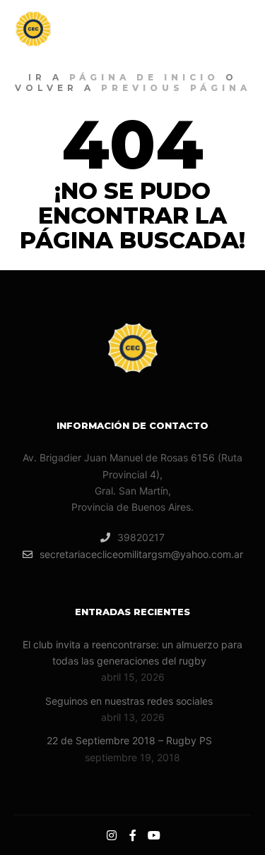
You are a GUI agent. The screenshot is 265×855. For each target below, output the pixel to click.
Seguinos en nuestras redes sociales (129, 701)
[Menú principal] (238, 29)
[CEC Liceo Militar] (84, 29)
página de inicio (144, 77)
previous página (176, 88)
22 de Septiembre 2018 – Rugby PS (129, 740)
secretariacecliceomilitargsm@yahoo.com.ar (141, 554)
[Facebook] (133, 835)
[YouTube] (154, 835)
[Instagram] (111, 835)
